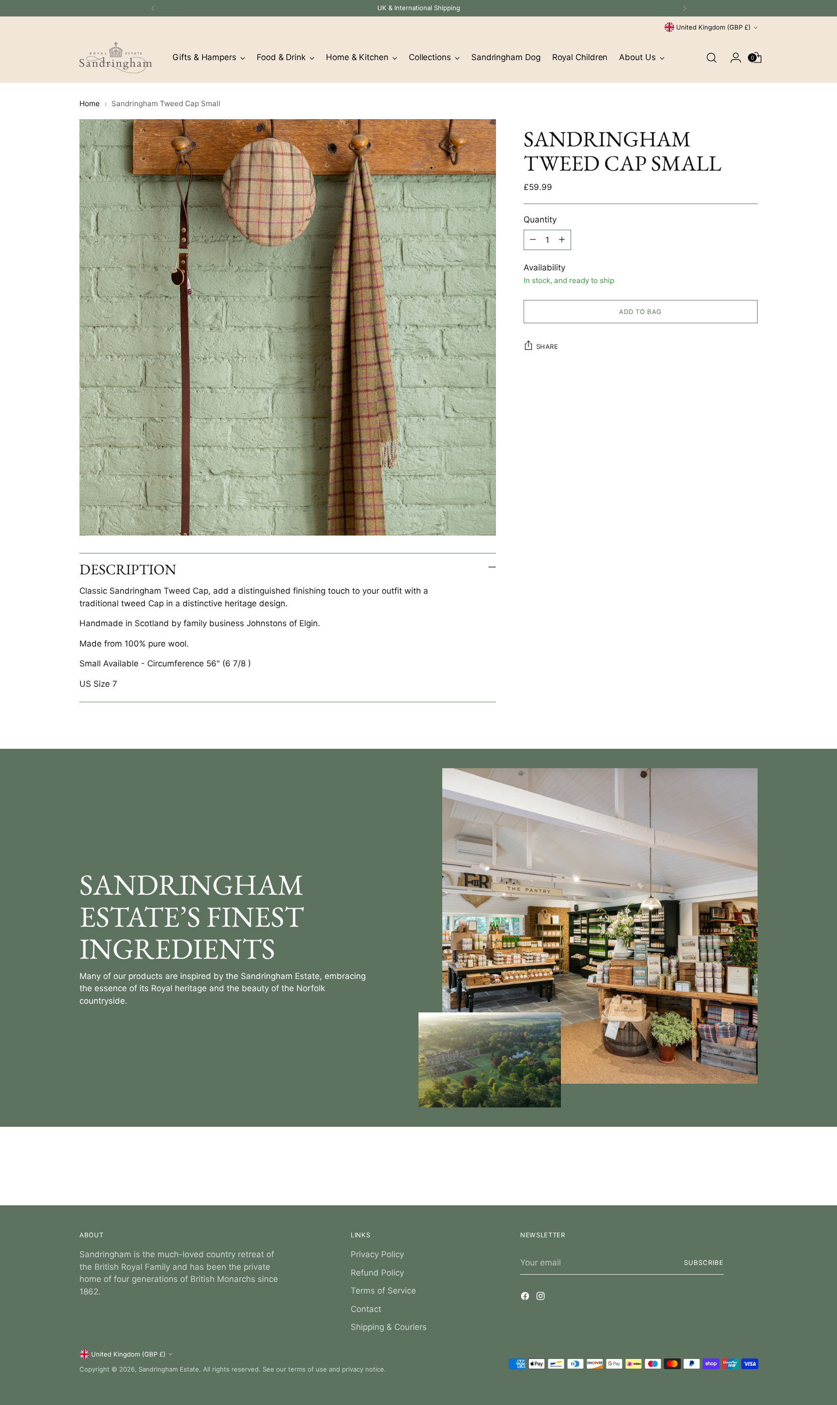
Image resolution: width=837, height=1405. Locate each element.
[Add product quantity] (562, 239)
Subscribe (704, 1262)
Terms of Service (383, 1290)
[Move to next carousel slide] (749, 1172)
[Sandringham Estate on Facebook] (526, 1298)
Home (89, 103)
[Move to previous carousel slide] (727, 1172)
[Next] (684, 8)
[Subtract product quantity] (533, 239)
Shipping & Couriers (389, 1327)
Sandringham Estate (169, 1369)
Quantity (540, 219)
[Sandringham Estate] (115, 57)
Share (547, 346)
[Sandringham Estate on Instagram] (541, 1298)
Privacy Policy (377, 1254)
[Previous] (153, 8)
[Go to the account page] (732, 57)
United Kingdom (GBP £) (713, 27)
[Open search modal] (711, 57)
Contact (366, 1309)
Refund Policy (377, 1273)
